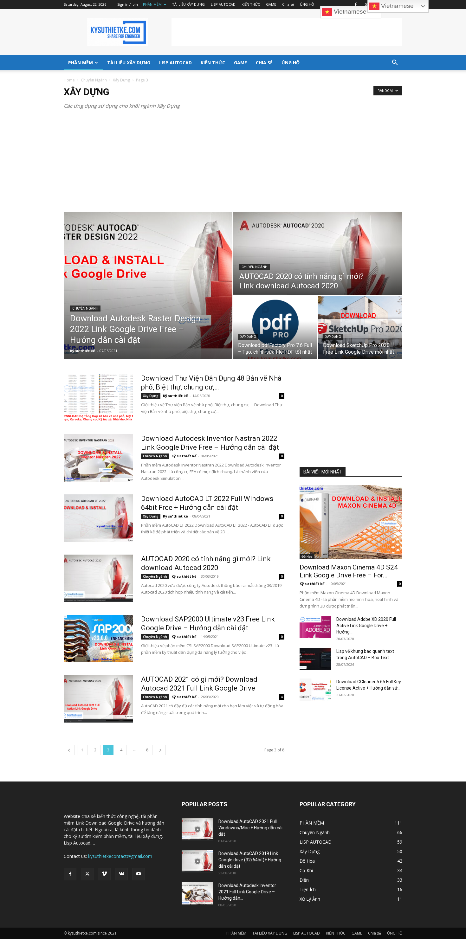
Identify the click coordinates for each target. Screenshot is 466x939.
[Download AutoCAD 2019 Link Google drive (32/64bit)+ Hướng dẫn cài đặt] (197, 861)
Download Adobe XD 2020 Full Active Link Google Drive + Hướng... (366, 625)
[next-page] (160, 750)
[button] (394, 63)
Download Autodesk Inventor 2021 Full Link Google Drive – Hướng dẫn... (247, 892)
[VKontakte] (121, 874)
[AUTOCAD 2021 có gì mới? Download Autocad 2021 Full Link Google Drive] (98, 699)
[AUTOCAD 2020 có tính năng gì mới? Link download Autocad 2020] (317, 253)
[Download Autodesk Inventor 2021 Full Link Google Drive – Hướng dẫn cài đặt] (197, 893)
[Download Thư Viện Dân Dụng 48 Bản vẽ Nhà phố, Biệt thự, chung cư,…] (98, 397)
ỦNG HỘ (307, 4)
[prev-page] (69, 750)
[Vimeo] (104, 874)
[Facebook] (355, 4)
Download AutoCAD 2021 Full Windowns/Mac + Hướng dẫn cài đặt (250, 828)
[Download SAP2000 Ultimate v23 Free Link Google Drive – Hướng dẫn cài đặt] (98, 638)
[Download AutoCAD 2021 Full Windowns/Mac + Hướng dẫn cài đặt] (197, 829)
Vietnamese (349, 11)
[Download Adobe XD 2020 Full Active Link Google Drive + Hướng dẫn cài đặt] (315, 627)
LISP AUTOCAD (223, 4)
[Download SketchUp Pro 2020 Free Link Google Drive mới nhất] (360, 327)
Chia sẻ (288, 4)
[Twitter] (366, 4)
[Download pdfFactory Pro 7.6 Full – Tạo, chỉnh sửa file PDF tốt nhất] (275, 327)
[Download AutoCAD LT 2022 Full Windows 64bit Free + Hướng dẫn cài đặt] (98, 518)
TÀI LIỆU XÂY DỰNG (188, 4)
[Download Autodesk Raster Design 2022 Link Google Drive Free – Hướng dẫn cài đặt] (148, 285)
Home (69, 80)
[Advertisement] (287, 32)
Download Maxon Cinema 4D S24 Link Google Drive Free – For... (349, 571)
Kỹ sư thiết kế (82, 350)
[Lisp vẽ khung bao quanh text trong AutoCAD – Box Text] (315, 659)
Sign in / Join (127, 4)
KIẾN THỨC (251, 4)
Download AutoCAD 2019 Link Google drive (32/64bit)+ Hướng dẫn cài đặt (249, 860)
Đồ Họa (307, 556)
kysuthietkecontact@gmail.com (120, 856)
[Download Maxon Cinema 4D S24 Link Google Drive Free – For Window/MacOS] (351, 522)
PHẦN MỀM (152, 4)
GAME (271, 4)
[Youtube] (138, 874)
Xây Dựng (121, 80)
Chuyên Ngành (94, 80)
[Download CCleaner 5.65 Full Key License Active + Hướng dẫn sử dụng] (315, 690)
